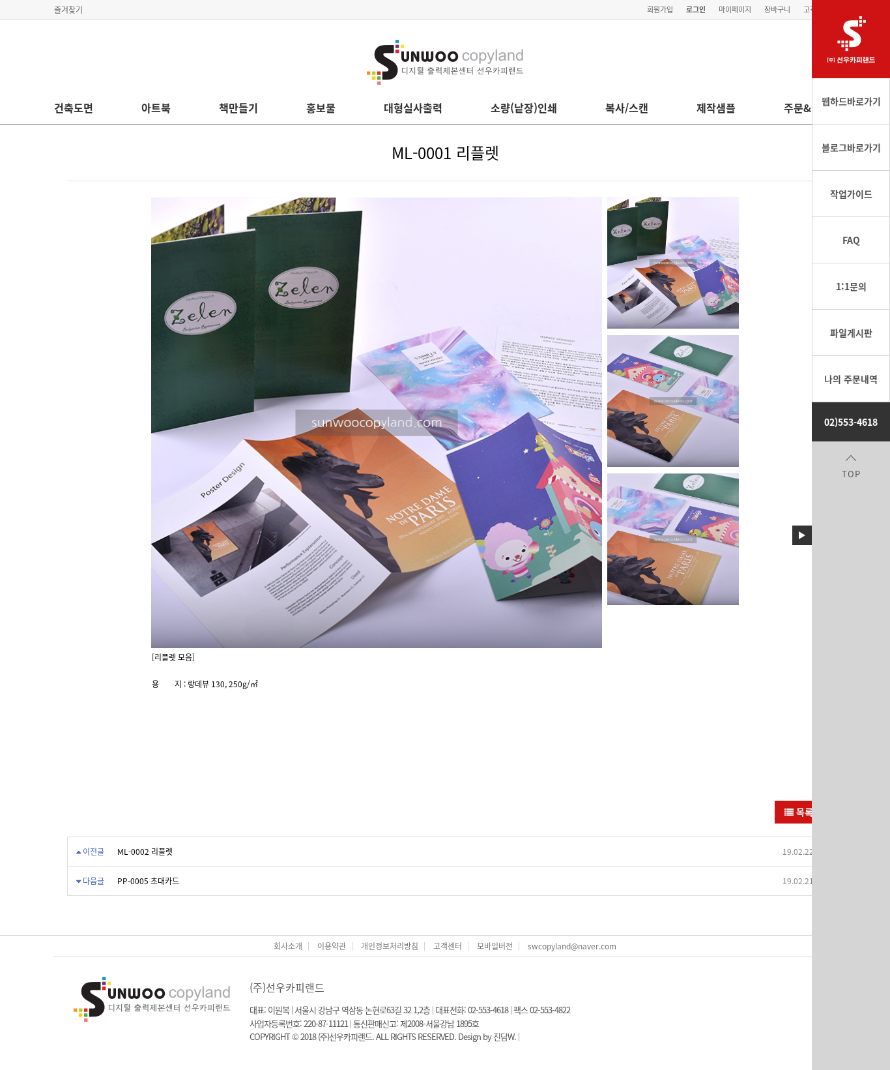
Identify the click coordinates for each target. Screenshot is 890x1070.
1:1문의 (851, 286)
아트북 (156, 107)
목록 (803, 811)
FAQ (851, 239)
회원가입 (660, 9)
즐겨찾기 (68, 10)
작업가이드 (851, 193)
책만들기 (238, 107)
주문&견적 (807, 107)
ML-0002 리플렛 (145, 851)
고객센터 (447, 946)
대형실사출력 (413, 107)
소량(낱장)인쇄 (524, 107)
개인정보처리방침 (389, 946)
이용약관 (331, 946)
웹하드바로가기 (851, 101)
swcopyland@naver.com (572, 946)
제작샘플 (716, 107)
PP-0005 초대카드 (148, 881)
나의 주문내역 (851, 378)
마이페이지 (735, 9)
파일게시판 (851, 332)
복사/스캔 (626, 107)
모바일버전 (495, 946)
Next (589, 422)
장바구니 (777, 9)
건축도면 (73, 107)
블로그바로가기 (851, 147)
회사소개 (288, 946)
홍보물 (321, 107)
